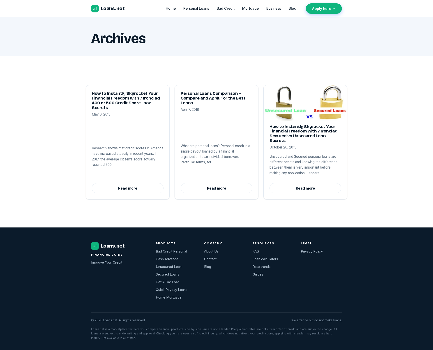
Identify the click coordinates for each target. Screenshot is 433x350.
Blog (292, 8)
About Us (211, 251)
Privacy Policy (312, 251)
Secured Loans (167, 274)
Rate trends (262, 266)
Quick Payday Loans (171, 289)
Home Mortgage (169, 297)
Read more (127, 188)
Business (273, 8)
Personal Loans (196, 8)
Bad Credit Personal (171, 251)
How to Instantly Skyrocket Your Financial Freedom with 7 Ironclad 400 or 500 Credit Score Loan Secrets (126, 100)
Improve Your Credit (106, 262)
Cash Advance (167, 259)
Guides (258, 274)
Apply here (321, 8)
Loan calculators (265, 259)
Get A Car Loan (168, 282)
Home (171, 8)
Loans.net (112, 8)
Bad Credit (226, 8)
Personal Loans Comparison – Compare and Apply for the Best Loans (213, 98)
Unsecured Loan (169, 266)
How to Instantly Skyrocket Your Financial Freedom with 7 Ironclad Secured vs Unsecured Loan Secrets (303, 133)
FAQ (256, 251)
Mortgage (250, 8)
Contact (210, 259)
